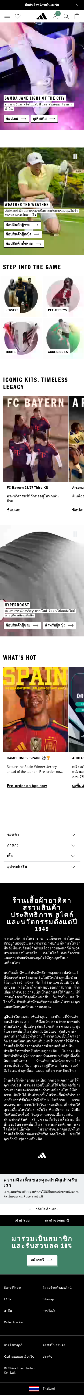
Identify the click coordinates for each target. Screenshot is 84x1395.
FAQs (7, 1299)
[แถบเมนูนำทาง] (7, 16)
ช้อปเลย (14, 510)
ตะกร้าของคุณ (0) (57, 1220)
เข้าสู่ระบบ (22, 1220)
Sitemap (48, 1299)
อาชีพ (8, 1310)
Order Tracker (13, 1322)
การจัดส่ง (49, 1310)
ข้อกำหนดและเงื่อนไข (19, 1356)
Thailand (49, 1388)
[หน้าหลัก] (42, 18)
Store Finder (12, 1287)
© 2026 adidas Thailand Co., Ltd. (20, 1370)
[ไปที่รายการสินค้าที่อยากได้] (18, 16)
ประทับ (47, 1356)
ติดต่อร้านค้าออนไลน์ (57, 1287)
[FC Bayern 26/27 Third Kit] (35, 456)
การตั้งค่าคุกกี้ (13, 1345)
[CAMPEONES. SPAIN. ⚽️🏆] (35, 729)
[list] (42, 456)
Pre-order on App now (27, 786)
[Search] (66, 16)
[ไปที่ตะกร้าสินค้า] (76, 16)
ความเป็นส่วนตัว (54, 1345)
